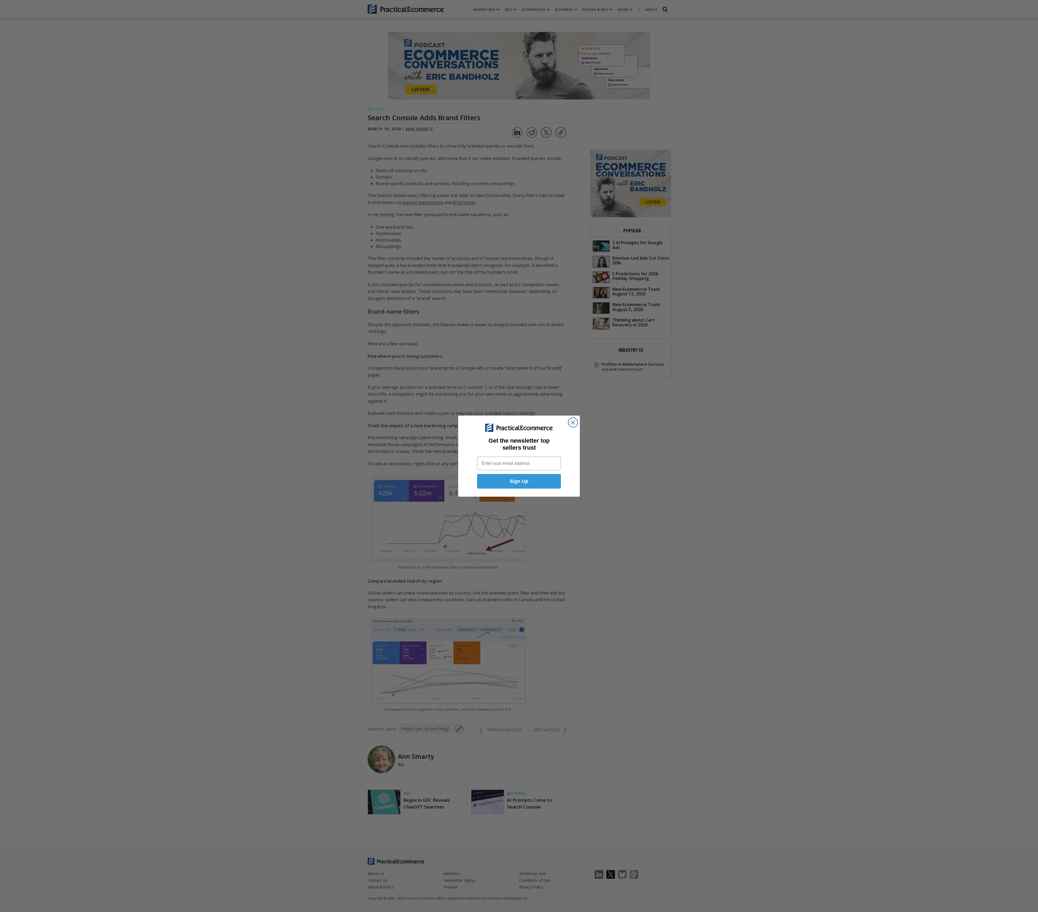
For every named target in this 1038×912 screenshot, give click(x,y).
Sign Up (519, 481)
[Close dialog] (573, 422)
